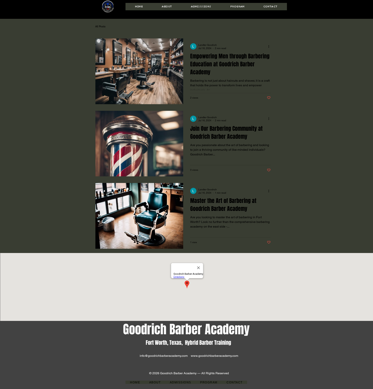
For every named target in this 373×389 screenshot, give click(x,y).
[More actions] (270, 46)
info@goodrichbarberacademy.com (164, 356)
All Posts (100, 26)
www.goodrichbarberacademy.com (214, 356)
